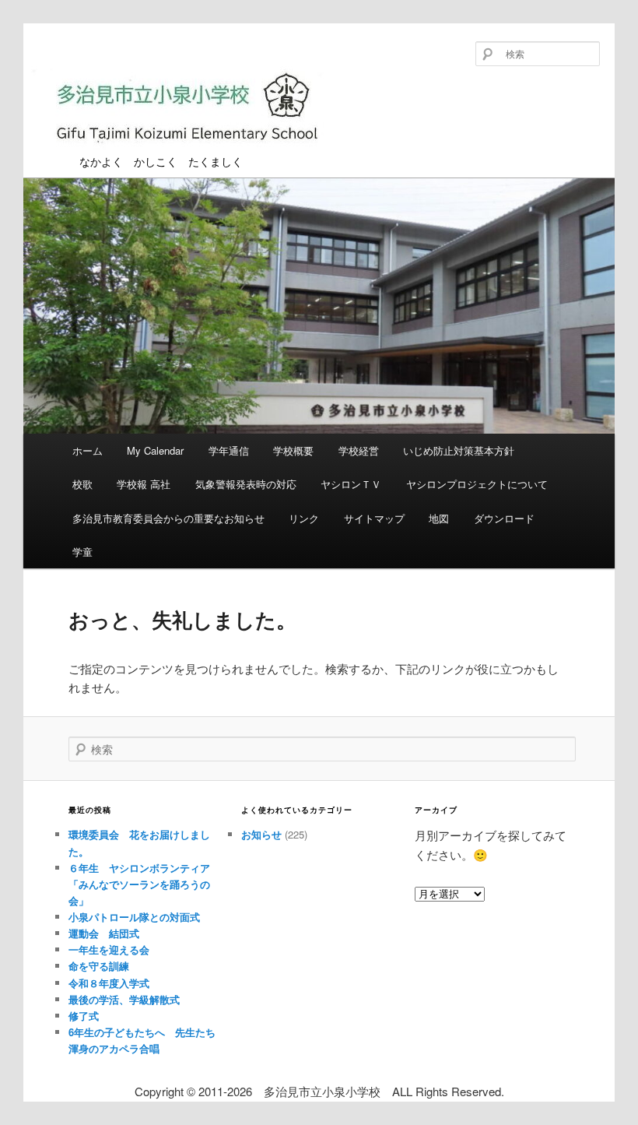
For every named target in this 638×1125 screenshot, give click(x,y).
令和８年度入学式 (108, 983)
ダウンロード (504, 518)
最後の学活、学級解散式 (124, 999)
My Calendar (155, 450)
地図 (439, 518)
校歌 (82, 483)
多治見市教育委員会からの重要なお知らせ (168, 518)
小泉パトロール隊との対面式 (134, 916)
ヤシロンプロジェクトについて (477, 483)
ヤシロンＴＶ (351, 483)
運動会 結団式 (103, 933)
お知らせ (261, 834)
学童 (82, 551)
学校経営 (358, 450)
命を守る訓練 (98, 965)
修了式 (83, 1015)
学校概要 (293, 450)
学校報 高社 (143, 483)
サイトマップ (374, 518)
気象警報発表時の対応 (245, 483)
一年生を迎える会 (108, 949)
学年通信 (229, 450)
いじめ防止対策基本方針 (458, 450)
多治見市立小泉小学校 (142, 154)
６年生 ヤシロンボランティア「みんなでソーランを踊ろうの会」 (139, 884)
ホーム (87, 450)
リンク (304, 518)
